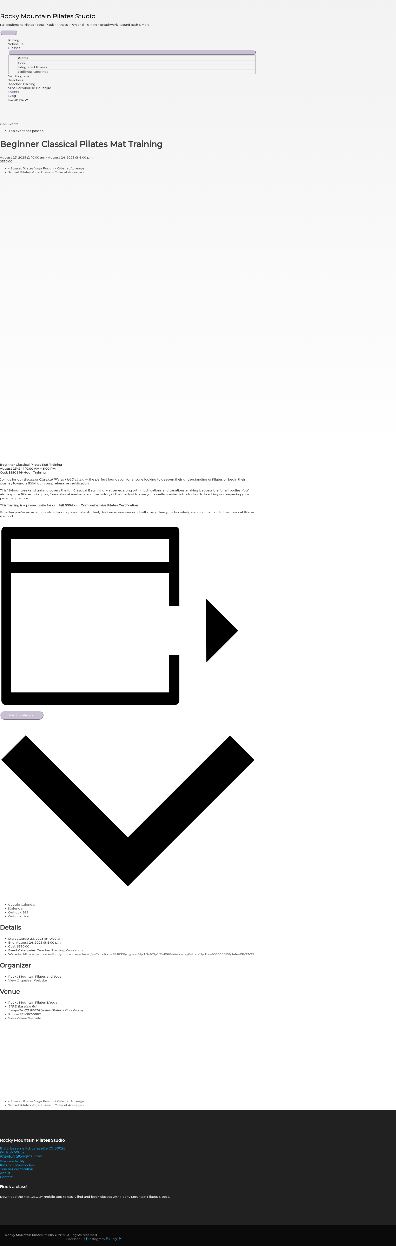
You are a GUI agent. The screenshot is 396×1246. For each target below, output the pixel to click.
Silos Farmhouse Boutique (29, 88)
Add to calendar (22, 715)
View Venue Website (24, 1018)
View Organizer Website (27, 980)
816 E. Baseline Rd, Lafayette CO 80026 (32, 1148)
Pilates (23, 58)
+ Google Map (73, 1010)
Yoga (22, 63)
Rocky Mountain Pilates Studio (47, 16)
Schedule (16, 44)
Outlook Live (18, 916)
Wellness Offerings (33, 72)
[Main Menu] (8, 32)
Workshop (74, 950)
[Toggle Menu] (132, 52)
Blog (12, 96)
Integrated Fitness (32, 67)
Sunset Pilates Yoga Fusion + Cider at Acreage (46, 168)
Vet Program (18, 76)
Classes (14, 48)
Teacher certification (16, 1169)
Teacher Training (21, 84)
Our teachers (10, 1157)
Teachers (15, 80)
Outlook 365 (18, 912)
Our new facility (12, 1161)
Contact (6, 1177)
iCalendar (16, 908)
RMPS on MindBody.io (17, 1165)
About (5, 1173)
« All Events (9, 124)
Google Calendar (22, 904)
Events (13, 92)
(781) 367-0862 (12, 1152)
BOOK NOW (18, 100)
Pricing (13, 40)
